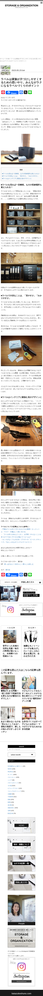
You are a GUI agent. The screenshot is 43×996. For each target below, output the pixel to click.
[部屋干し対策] (21, 593)
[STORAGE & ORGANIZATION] (21, 937)
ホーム (2, 58)
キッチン (10, 774)
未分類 (10, 805)
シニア (10, 780)
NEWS (10, 769)
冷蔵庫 (10, 794)
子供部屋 (10, 796)
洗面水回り (11, 808)
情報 (9, 799)
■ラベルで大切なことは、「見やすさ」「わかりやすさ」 (20, 176)
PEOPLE (10, 772)
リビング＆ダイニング (14, 791)
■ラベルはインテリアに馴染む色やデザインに (17, 178)
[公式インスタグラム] (21, 609)
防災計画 (10, 813)
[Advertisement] (21, 30)
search (21, 746)
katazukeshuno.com (21, 993)
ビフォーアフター (13, 788)
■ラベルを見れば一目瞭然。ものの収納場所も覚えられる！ (21, 173)
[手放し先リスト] (21, 582)
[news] (21, 825)
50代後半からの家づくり (15, 766)
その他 (7, 58)
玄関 (9, 810)
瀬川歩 (8, 570)
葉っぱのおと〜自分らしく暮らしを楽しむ (19, 564)
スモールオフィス (13, 783)
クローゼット (12, 777)
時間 (9, 802)
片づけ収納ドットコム (21, 6)
